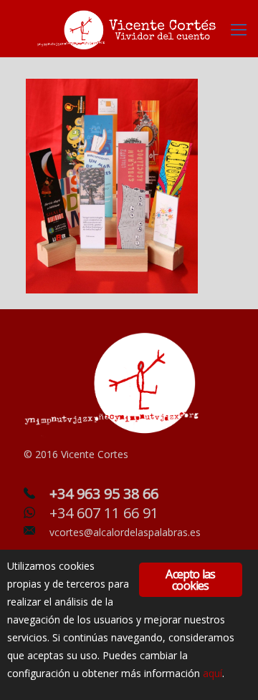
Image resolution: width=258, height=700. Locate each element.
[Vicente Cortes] (129, 28)
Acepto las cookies (190, 579)
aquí (212, 673)
